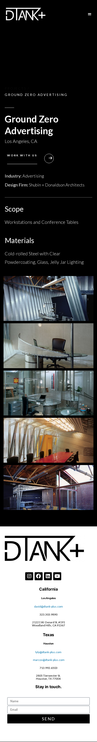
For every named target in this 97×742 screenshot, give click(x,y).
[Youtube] (57, 576)
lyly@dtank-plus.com (48, 652)
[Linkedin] (48, 576)
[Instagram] (29, 576)
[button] (90, 14)
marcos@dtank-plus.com (49, 660)
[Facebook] (39, 576)
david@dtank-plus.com (48, 606)
